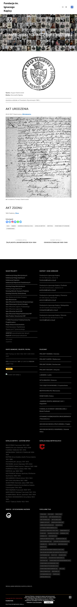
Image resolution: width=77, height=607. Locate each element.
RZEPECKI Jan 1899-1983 (14, 471)
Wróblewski (45, 576)
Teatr (56, 574)
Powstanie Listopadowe (49, 563)
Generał (64, 533)
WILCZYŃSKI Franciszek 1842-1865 (17, 445)
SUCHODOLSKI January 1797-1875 (17, 462)
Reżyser (55, 571)
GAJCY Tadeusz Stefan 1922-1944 (17, 501)
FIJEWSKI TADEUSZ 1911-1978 (16, 450)
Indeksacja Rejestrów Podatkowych (18, 282)
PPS (62, 568)
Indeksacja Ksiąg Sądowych (15, 278)
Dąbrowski (64, 530)
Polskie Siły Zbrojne (56, 557)
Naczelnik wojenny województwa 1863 (53, 552)
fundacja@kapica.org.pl (48, 280)
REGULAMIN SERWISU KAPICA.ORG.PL (19, 586)
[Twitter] (10, 222)
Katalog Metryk (40, 225)
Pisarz (62, 555)
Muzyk (43, 546)
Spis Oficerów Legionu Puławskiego (18, 306)
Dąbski (14, 225)
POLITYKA (35, 30)
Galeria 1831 (53, 533)
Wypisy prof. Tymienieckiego (15, 329)
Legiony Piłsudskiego (61, 541)
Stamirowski (11, 228)
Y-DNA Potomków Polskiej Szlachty (18, 320)
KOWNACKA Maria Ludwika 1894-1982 (18, 469)
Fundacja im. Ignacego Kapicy (11, 7)
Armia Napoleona (47, 525)
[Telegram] (20, 222)
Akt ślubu (56, 519)
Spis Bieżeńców (11, 299)
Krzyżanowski (45, 541)
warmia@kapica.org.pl (47, 320)
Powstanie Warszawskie (48, 568)
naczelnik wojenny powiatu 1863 (52, 549)
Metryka (50, 225)
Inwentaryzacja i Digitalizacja (15, 327)
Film (43, 533)
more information (37, 602)
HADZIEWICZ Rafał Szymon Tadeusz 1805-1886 (21, 466)
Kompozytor (61, 538)
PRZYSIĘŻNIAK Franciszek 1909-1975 (18, 490)
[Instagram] (12, 222)
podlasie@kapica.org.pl (48, 290)
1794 (43, 514)
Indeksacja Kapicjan (12, 280)
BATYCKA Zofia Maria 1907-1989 (16, 480)
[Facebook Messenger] (15, 222)
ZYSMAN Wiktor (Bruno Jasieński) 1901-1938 (21, 494)
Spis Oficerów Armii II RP (14, 311)
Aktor (43, 516)
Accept (48, 602)
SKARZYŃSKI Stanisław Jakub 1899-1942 (19, 483)
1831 (50, 514)
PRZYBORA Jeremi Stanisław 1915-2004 (19, 464)
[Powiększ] (52, 59)
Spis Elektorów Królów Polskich (16, 297)
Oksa (17, 213)
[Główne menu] (66, 7)
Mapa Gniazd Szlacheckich (15, 324)
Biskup (59, 525)
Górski (43, 536)
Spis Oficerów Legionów (14, 309)
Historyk (53, 536)
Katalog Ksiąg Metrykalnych (15, 286)
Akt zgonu (45, 519)
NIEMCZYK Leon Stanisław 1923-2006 (18, 447)
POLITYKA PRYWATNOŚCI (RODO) (15, 604)
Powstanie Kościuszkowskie (60, 560)
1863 (8, 225)
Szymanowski (45, 574)
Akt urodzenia (55, 516)
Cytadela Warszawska (48, 527)
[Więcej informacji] (63, 7)
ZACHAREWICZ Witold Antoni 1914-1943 (19, 478)
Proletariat (45, 571)
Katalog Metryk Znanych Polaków (17, 291)
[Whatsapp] (18, 222)
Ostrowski (44, 555)
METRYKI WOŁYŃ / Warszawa (50, 391)
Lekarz (43, 544)
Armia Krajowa (57, 522)
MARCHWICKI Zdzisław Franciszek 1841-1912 (21, 492)
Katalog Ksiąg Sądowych (14, 289)
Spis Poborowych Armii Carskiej (17, 304)
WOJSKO (42, 30)
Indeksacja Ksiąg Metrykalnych (16, 275)
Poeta (43, 557)
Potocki (44, 560)
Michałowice (26, 114)
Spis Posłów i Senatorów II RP (16, 316)
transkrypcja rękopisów (16, 335)
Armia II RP (44, 522)
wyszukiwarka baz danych (17, 333)
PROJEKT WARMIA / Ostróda (49, 354)
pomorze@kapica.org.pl (48, 300)
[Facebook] (72, 7)
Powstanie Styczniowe (62, 225)
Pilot (54, 555)
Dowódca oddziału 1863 (25, 225)
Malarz (52, 544)
